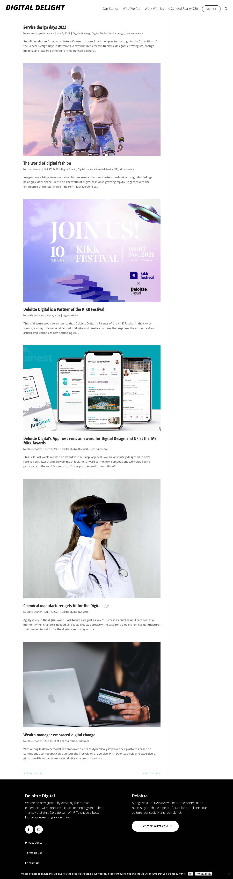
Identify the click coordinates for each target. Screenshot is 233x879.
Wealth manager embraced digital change (59, 735)
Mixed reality (127, 169)
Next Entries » (151, 773)
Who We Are (131, 9)
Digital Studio (99, 33)
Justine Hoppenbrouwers (40, 33)
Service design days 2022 (44, 27)
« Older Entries (32, 773)
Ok (190, 873)
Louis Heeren (34, 169)
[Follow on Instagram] (39, 829)
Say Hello (211, 8)
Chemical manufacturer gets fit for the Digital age (66, 606)
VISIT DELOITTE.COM (155, 826)
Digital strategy (81, 33)
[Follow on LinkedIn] (29, 829)
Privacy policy (203, 873)
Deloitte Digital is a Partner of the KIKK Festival (63, 309)
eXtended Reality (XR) (183, 9)
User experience (134, 33)
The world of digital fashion (47, 163)
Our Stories (111, 9)
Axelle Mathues (35, 315)
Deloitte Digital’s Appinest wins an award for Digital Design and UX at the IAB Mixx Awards (90, 440)
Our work (83, 449)
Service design (116, 33)
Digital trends (85, 169)
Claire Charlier (34, 449)
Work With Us (154, 9)
